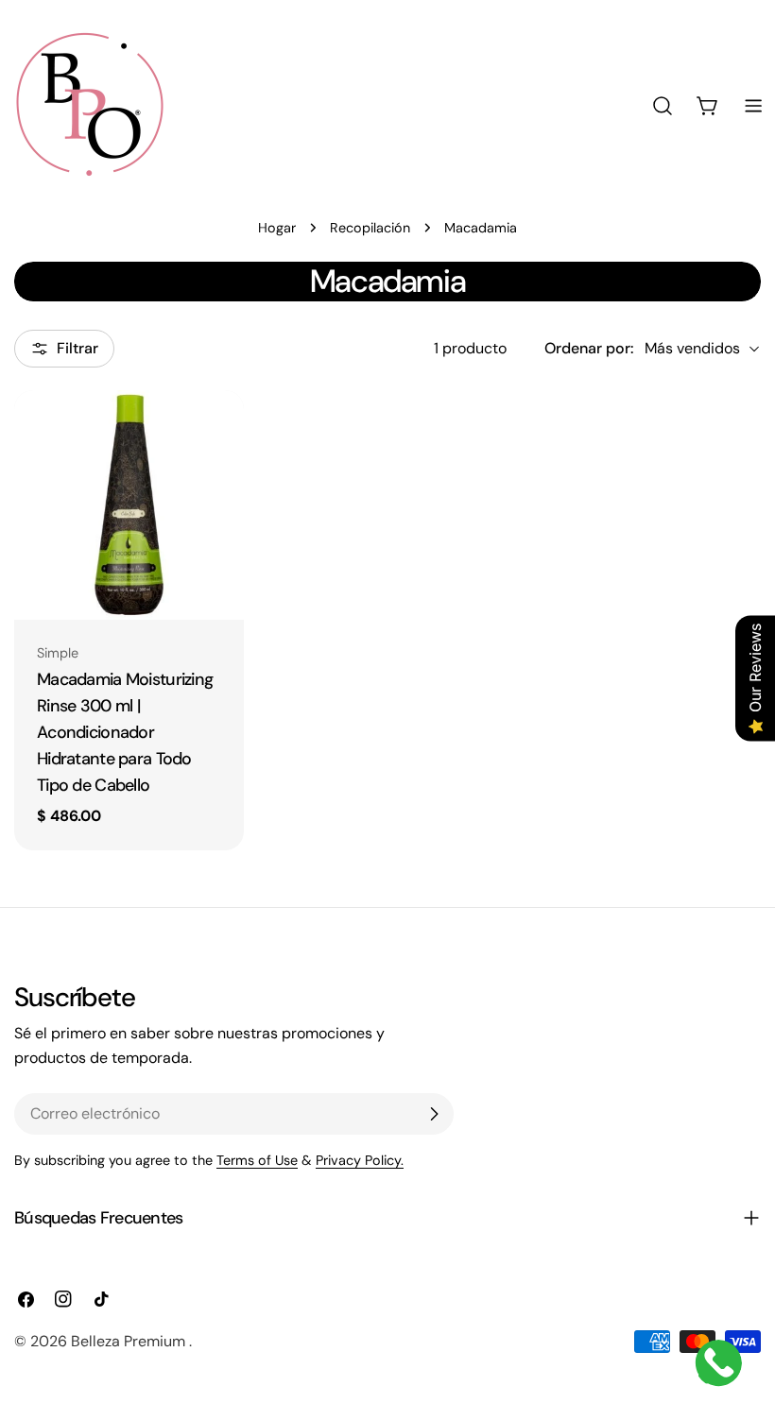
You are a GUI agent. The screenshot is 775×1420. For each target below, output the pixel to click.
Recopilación (370, 227)
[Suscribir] (434, 1114)
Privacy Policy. (360, 1160)
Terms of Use (257, 1160)
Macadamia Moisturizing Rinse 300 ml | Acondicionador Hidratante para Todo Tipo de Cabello (125, 732)
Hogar (277, 227)
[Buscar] (662, 106)
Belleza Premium (130, 1341)
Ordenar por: (588, 348)
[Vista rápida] (218, 430)
